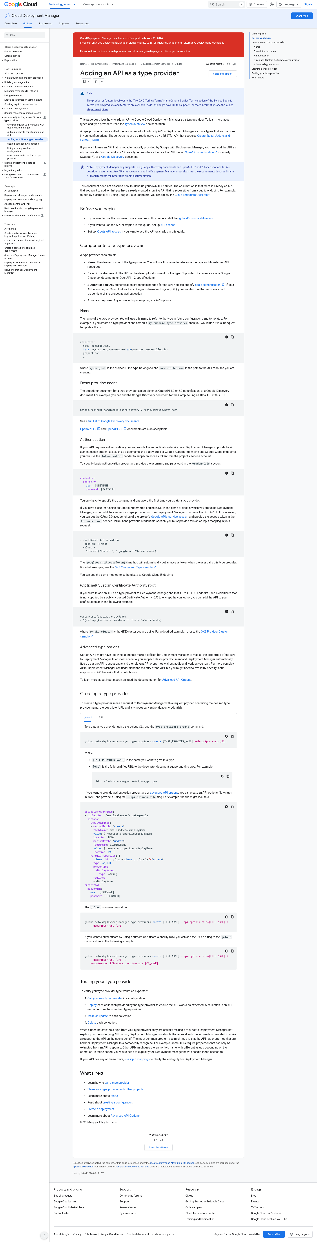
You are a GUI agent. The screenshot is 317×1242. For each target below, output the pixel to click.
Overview (10, 23)
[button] (24, 60)
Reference (45, 23)
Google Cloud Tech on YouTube (269, 1219)
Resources (82, 23)
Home (83, 63)
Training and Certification (199, 1219)
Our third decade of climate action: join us (150, 1234)
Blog (253, 1195)
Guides (27, 23)
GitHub (189, 1195)
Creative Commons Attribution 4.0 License (172, 1163)
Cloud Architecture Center (200, 1213)
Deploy (92, 1005)
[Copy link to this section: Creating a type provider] (133, 694)
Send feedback (222, 73)
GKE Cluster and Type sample (134, 567)
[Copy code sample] (232, 337)
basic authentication (208, 285)
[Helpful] (228, 64)
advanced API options (164, 792)
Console (259, 4)
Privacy (77, 1234)
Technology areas (60, 4)
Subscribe (274, 1234)
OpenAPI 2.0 (114, 429)
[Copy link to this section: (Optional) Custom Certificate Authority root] (159, 585)
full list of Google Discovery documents (113, 421)
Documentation (99, 63)
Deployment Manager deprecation (170, 51)
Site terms (91, 1234)
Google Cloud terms (112, 1234)
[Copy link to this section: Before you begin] (118, 209)
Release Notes (128, 1207)
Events (255, 1201)
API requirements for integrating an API (109, 175)
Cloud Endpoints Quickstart (192, 195)
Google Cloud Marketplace (69, 1207)
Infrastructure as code (124, 63)
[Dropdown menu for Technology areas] (75, 4)
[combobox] (226, 4)
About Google (62, 1234)
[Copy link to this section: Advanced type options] (123, 647)
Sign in (308, 4)
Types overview (135, 124)
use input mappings (137, 1059)
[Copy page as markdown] (96, 82)
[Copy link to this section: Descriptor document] (120, 383)
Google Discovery (112, 157)
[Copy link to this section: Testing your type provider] (137, 982)
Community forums (131, 1195)
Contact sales (62, 1213)
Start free (302, 15)
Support (64, 23)
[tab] (87, 717)
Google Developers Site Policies (132, 1166)
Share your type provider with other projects (115, 1089)
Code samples (193, 1207)
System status (128, 1213)
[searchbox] (24, 35)
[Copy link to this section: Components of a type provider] (147, 246)
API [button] (101, 717)
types (114, 1096)
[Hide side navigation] (44, 1235)
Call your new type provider (105, 998)
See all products (63, 1195)
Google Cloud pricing (65, 1201)
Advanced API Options (176, 679)
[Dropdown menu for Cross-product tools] (113, 4)
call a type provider (117, 1082)
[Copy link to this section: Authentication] (108, 440)
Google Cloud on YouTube (266, 1213)
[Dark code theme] (226, 337)
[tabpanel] (158, 847)
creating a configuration (117, 1102)
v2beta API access (108, 231)
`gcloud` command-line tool (195, 218)
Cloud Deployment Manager (36, 15)
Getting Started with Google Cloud (205, 1201)
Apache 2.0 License (83, 1166)
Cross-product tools (96, 4)
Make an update (98, 1016)
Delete (92, 1022)
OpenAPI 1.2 (88, 429)
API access (168, 225)
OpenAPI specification (199, 152)
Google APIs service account (169, 516)
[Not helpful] (234, 64)
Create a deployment (101, 1109)
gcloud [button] (88, 717)
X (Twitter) (257, 1207)
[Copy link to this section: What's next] (107, 1073)
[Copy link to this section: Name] (94, 311)
